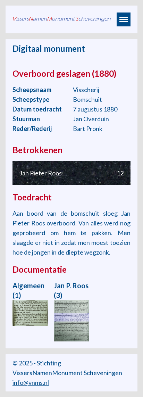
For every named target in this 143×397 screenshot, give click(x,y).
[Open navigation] (124, 19)
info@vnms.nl (30, 382)
